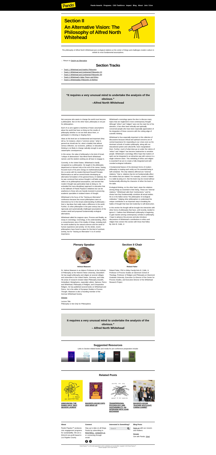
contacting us (100, 433)
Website (64, 298)
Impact (129, 5)
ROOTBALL (89, 433)
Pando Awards (96, 5)
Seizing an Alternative (79, 61)
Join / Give (148, 5)
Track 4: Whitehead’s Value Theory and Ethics (81, 77)
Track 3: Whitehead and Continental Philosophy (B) (83, 75)
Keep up (136, 428)
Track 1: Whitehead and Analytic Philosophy (80, 69)
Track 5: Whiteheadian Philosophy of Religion (81, 80)
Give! (148, 436)
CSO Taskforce (119, 5)
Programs (107, 5)
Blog (135, 5)
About (140, 5)
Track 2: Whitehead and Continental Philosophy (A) (83, 72)
